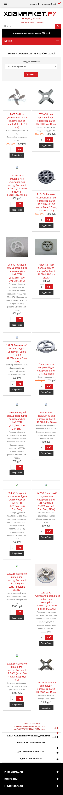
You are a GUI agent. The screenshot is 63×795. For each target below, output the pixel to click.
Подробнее (16, 155)
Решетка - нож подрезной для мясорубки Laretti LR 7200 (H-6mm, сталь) (46, 271)
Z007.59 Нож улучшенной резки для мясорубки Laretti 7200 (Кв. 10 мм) (17, 121)
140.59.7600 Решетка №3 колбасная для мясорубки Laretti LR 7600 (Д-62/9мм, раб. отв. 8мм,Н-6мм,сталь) (16, 185)
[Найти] (58, 26)
